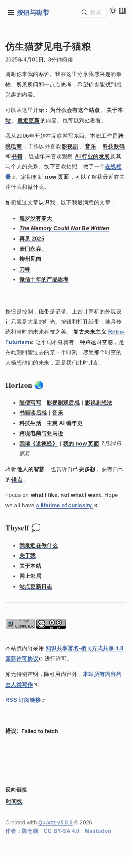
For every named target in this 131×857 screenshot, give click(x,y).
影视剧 (70, 146)
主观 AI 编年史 (65, 423)
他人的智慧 (31, 469)
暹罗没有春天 (35, 218)
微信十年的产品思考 (44, 279)
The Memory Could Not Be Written (64, 228)
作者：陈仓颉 (21, 831)
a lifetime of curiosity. (64, 505)
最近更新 (28, 120)
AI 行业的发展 (92, 156)
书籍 (17, 156)
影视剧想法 (99, 402)
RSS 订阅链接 (23, 700)
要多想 (87, 469)
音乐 (90, 146)
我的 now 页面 (81, 443)
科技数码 (114, 146)
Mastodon (98, 831)
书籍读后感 (33, 413)
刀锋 (25, 269)
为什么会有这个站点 (75, 110)
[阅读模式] (122, 10)
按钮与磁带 (33, 12)
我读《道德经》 (38, 443)
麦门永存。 (33, 249)
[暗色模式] (113, 10)
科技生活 (30, 423)
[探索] (11, 12)
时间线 (14, 801)
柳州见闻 (30, 259)
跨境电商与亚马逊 (41, 433)
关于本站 (30, 566)
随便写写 (30, 402)
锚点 (17, 479)
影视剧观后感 (63, 402)
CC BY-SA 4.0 (62, 831)
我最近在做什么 (38, 545)
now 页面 (57, 177)
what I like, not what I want (66, 495)
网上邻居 (30, 576)
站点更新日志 (35, 586)
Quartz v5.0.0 (55, 822)
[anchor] (49, 385)
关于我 (27, 555)
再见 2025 (31, 239)
